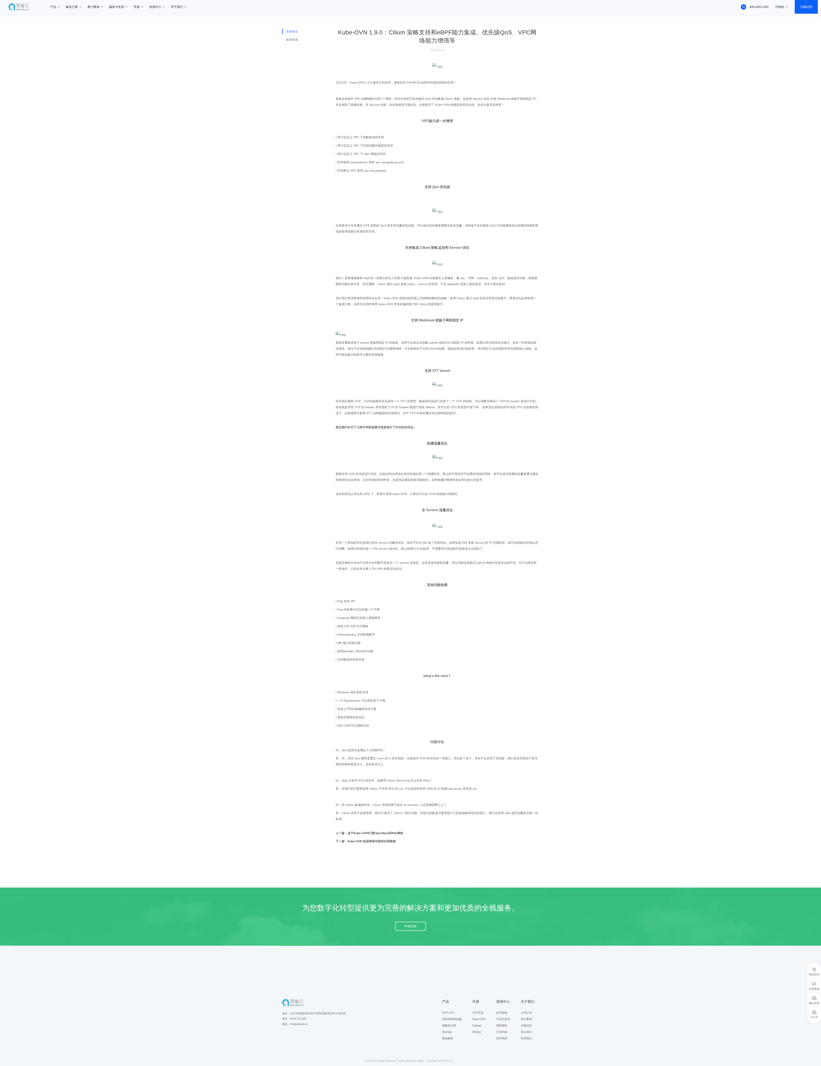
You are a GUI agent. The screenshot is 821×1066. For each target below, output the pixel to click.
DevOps (447, 1032)
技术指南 (501, 1012)
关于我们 (177, 7)
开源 (137, 7)
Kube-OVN (479, 1019)
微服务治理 (449, 1025)
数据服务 (447, 1038)
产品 (53, 7)
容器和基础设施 (452, 1019)
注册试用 (806, 7)
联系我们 (526, 1038)
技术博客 (501, 1038)
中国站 (779, 7)
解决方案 (72, 7)
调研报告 (501, 1025)
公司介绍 (526, 1012)
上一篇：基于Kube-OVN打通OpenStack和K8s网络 (369, 833)
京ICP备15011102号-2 (440, 1060)
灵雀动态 (292, 31)
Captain (477, 1025)
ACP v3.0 (448, 1012)
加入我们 (526, 1032)
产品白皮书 (503, 1019)
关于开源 (477, 1012)
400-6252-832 (759, 7)
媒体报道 (292, 39)
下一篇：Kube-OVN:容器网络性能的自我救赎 (366, 841)
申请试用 (410, 926)
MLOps (476, 1032)
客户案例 (93, 7)
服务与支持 (116, 7)
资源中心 (155, 7)
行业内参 (501, 1032)
